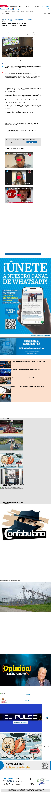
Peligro (11, 20)
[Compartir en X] (32, 35)
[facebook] (8, 780)
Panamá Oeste (6, 20)
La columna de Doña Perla (4, 651)
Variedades (17, 11)
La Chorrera (10, 19)
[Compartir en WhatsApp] (30, 35)
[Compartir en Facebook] (27, 35)
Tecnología (2, 13)
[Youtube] (44, 9)
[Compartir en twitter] (2, 66)
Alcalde (4, 19)
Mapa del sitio (19, 780)
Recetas (31, 783)
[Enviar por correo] (2, 72)
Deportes (22, 11)
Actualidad (5, 11)
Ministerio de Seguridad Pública (20, 19)
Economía (13, 11)
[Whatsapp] (7, 780)
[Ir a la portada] (6, 9)
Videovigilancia (22, 20)
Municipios (30, 19)
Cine (31, 782)
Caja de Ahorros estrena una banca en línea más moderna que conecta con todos (26, 369)
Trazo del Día (5, 468)
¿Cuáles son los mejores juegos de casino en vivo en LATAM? (22, 394)
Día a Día (32, 779)
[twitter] (42, 9)
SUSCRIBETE (32, 142)
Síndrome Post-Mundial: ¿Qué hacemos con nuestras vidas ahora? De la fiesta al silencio (28, 361)
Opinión (9, 11)
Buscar (17, 778)
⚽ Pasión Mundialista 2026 (29, 11)
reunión (16, 20)
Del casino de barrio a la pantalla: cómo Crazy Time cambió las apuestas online (26, 377)
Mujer (31, 780)
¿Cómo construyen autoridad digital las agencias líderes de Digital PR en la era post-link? (28, 386)
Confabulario (2, 542)
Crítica (31, 778)
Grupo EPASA (18, 784)
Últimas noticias (4, 418)
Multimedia (7, 13)
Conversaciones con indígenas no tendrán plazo (8, 613)
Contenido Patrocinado (5, 359)
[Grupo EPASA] (42, 784)
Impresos (32, 784)
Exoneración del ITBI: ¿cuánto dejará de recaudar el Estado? (10, 580)
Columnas (2, 691)
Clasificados (19, 781)
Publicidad (18, 783)
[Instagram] (38, 9)
